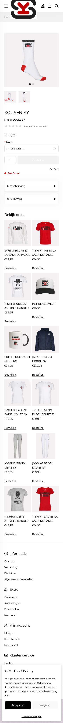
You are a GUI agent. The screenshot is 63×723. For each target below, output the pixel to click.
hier (7, 695)
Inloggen (9, 633)
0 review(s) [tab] (14, 198)
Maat (8, 142)
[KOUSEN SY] (31, 86)
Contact (9, 663)
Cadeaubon (11, 597)
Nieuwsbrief (11, 645)
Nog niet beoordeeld (35, 126)
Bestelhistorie (12, 639)
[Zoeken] (57, 6)
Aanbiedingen (12, 603)
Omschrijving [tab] (16, 186)
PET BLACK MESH (43, 303)
